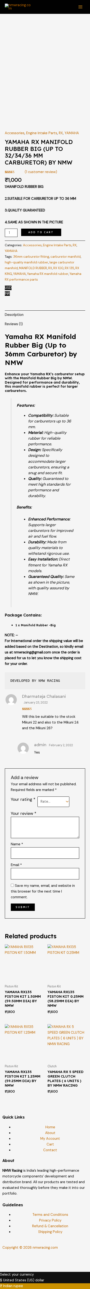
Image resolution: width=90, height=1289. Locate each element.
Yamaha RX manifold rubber (47, 274)
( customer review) (41, 172)
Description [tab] (14, 315)
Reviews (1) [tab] (14, 324)
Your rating (23, 799)
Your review (23, 813)
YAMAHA (72, 133)
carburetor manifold (65, 257)
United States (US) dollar (23, 1280)
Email (16, 865)
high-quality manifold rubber (26, 262)
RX (61, 133)
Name (17, 844)
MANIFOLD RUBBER (33, 268)
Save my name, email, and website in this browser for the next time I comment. (43, 891)
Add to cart (41, 232)
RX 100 (58, 268)
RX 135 (69, 268)
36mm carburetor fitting (31, 257)
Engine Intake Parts (41, 133)
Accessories (14, 133)
